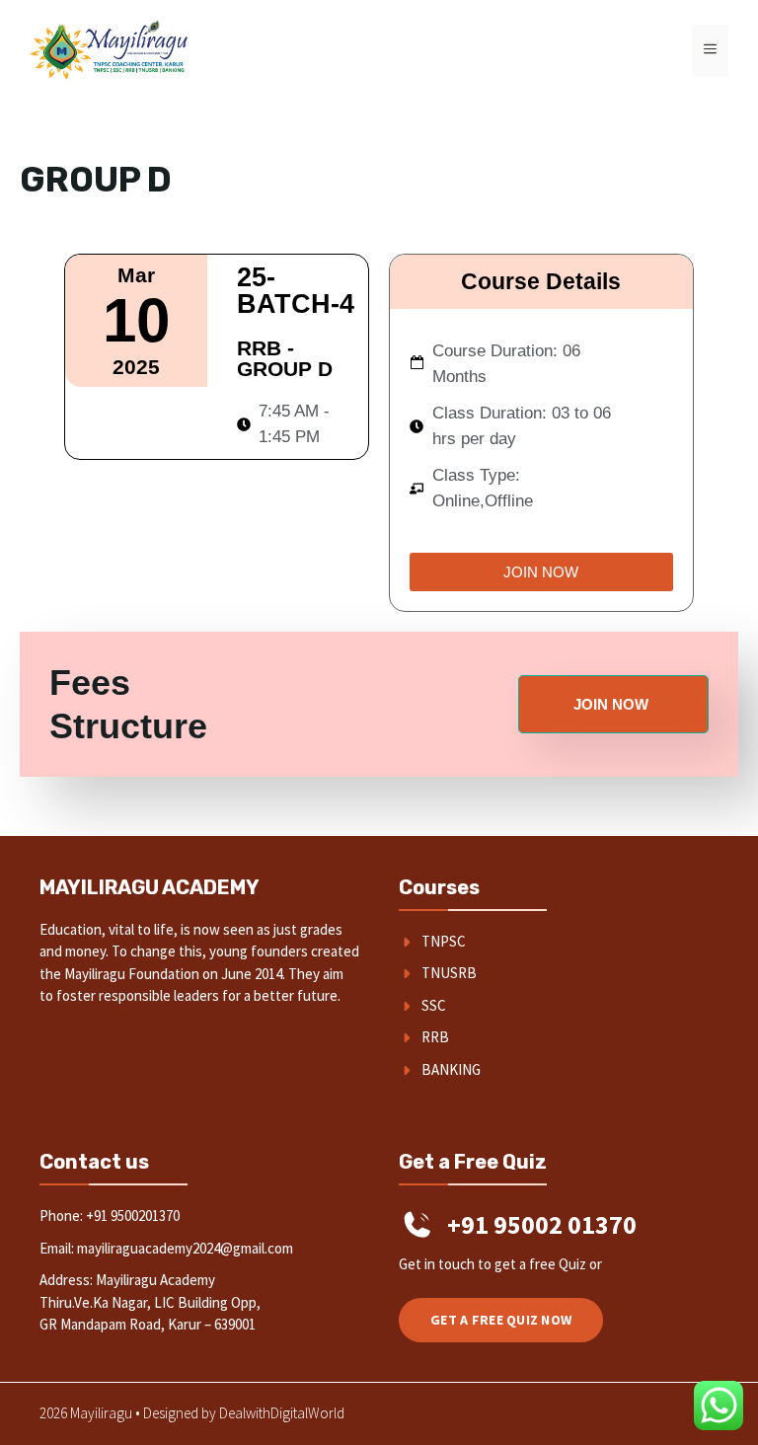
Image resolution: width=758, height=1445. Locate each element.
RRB (435, 1036)
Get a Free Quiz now (500, 1320)
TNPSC (443, 941)
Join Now (610, 704)
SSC (433, 1005)
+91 (98, 1215)
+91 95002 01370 (542, 1224)
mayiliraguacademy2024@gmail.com (185, 1248)
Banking (451, 1069)
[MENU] (710, 50)
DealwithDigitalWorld (281, 1413)
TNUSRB (449, 972)
